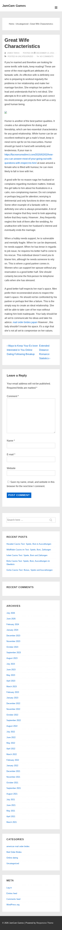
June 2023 (10, 669)
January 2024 (12, 630)
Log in (9, 888)
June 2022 (10, 737)
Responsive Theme (44, 923)
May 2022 (10, 743)
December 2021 (13, 771)
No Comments (46, 56)
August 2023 (11, 658)
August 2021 (11, 794)
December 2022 (13, 703)
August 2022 (11, 726)
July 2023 (10, 664)
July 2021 (10, 799)
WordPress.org (12, 905)
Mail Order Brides (14, 852)
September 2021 (13, 788)
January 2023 (12, 698)
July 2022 (10, 732)
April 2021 (10, 816)
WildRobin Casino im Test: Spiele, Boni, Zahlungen (28, 550)
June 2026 (10, 619)
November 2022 (13, 709)
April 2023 (10, 681)
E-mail (10, 454)
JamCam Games (14, 5)
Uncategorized (25, 56)
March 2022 (11, 754)
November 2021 (13, 777)
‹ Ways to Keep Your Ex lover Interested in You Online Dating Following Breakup (22, 349)
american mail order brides (17, 846)
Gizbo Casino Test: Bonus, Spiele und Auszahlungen (29, 570)
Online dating (12, 858)
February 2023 (12, 692)
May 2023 (10, 675)
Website (11, 468)
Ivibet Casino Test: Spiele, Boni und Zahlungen (26, 555)
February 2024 (12, 624)
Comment (13, 396)
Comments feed (13, 899)
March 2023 (11, 686)
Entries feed (11, 893)
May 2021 (10, 811)
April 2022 (10, 749)
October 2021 (12, 782)
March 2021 (11, 822)
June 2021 (10, 805)
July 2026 (10, 613)
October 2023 (12, 647)
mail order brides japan (25, 322)
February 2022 (12, 760)
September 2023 (13, 652)
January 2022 (12, 765)
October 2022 (12, 715)
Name (10, 440)
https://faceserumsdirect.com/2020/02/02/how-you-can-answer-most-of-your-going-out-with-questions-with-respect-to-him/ (29, 158)
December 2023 (13, 635)
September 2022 (13, 720)
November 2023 (13, 641)
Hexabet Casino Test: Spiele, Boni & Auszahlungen (28, 544)
